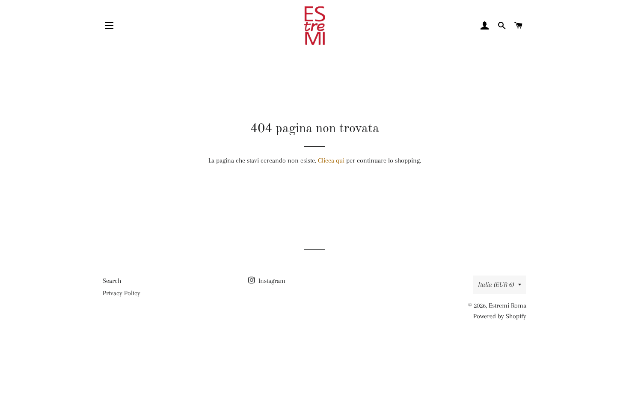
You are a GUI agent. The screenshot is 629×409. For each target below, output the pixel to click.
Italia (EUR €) (496, 284)
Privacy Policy (121, 293)
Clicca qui (331, 160)
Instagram (271, 281)
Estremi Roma (507, 305)
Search (112, 281)
